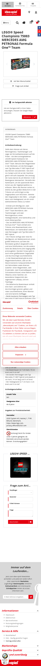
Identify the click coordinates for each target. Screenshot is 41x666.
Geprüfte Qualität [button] (12, 650)
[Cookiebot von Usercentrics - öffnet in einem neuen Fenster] (28, 302)
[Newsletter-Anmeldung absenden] (30, 597)
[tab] (20, 102)
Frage (11, 510)
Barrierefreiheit (12, 620)
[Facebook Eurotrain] (39, 34)
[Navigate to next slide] (34, 64)
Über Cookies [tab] (32, 308)
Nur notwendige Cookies (20, 362)
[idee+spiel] (11, 12)
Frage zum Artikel (22, 86)
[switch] (5, 662)
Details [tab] (20, 308)
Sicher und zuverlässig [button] (14, 654)
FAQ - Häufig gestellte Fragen (17, 638)
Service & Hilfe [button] (10, 631)
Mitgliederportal (12, 626)
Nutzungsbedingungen (14, 623)
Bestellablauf (11, 635)
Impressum (10, 615)
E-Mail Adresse (15, 503)
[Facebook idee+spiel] (39, 27)
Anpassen (19, 354)
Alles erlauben (20, 347)
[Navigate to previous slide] (7, 64)
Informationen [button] (10, 610)
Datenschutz (10, 618)
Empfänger (13, 490)
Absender (13, 497)
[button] (29, 12)
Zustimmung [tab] (8, 308)
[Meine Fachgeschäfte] (24, 22)
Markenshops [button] (9, 645)
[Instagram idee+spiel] (39, 31)
